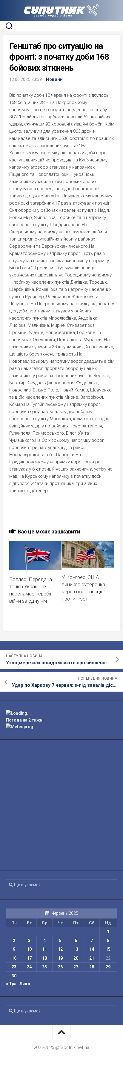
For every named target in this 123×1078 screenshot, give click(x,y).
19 (60, 958)
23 (14, 966)
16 (14, 958)
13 (75, 949)
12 (60, 949)
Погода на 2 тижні (25, 720)
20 (75, 958)
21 (91, 958)
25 (44, 966)
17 (29, 958)
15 (108, 949)
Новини (54, 79)
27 (75, 966)
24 (29, 966)
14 (91, 949)
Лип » (24, 983)
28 (91, 966)
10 (29, 949)
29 (108, 966)
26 (60, 966)
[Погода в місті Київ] (61, 713)
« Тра (11, 983)
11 (44, 949)
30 (14, 975)
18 (44, 958)
